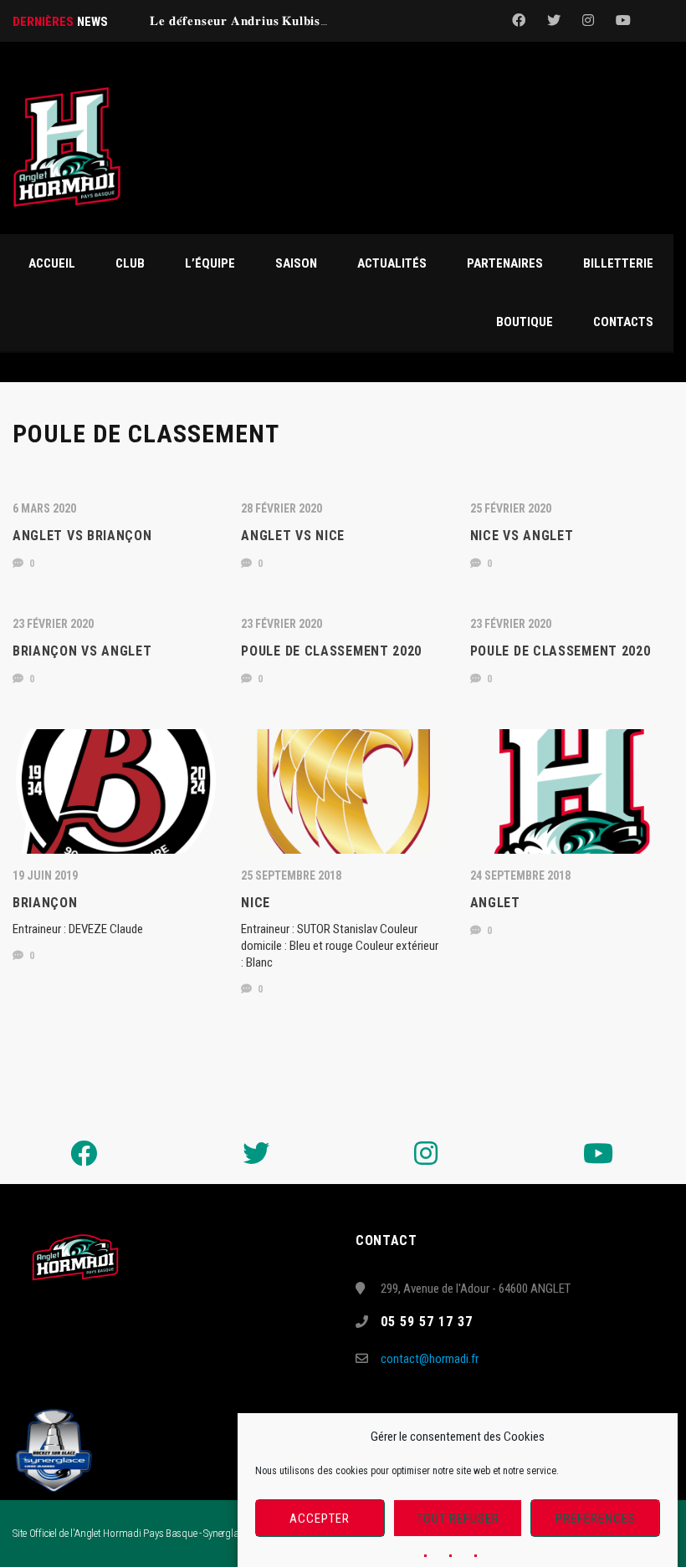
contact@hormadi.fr (430, 1358)
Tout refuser (458, 1518)
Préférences (595, 1518)
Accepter (319, 1518)
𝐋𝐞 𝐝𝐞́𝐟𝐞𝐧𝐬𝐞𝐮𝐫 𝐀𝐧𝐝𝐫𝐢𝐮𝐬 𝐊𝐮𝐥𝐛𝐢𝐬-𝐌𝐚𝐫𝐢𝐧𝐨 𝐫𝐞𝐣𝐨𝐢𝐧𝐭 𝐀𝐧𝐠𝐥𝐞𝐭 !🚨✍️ (323, 20)
